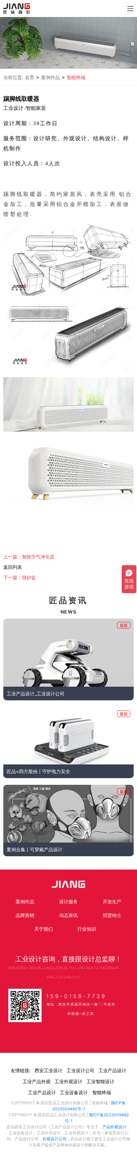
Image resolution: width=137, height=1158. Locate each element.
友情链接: (21, 1070)
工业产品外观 (37, 1081)
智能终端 (76, 77)
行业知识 (86, 929)
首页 (29, 77)
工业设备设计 (74, 1092)
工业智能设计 (100, 1081)
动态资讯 (68, 915)
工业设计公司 (80, 1070)
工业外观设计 (68, 1081)
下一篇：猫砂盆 (19, 577)
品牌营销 (25, 915)
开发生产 (112, 901)
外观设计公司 (55, 1138)
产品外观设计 (114, 1126)
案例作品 (50, 77)
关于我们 (43, 929)
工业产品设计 (112, 1070)
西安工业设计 (49, 1070)
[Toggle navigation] (130, 9)
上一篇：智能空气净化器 (29, 556)
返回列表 (12, 567)
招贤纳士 (112, 915)
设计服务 (68, 901)
